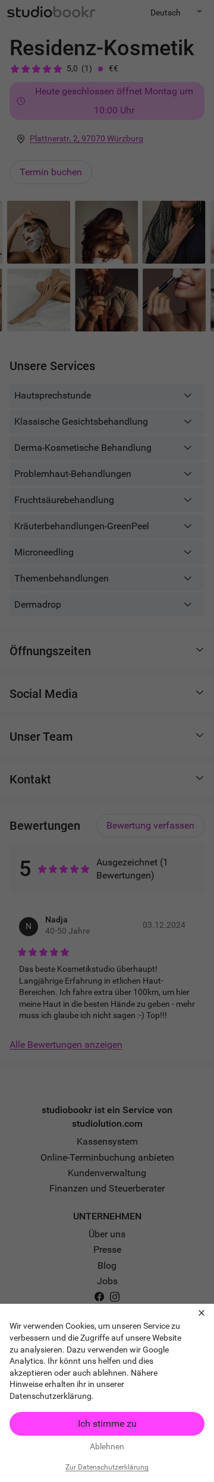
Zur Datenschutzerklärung (107, 1467)
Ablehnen (107, 1446)
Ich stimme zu (107, 1423)
